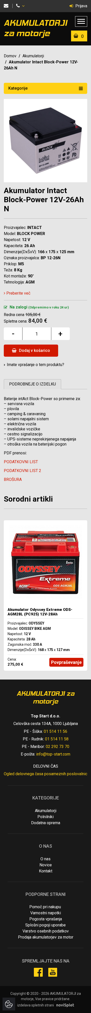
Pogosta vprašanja (45, 919)
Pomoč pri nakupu (45, 906)
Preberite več (17, 293)
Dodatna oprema (45, 822)
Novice (45, 865)
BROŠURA (13, 479)
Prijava (80, 6)
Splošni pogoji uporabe (45, 925)
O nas (45, 858)
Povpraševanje (66, 662)
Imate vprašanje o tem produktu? (35, 364)
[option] (45, 595)
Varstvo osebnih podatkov (45, 931)
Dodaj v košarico (34, 350)
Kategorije (18, 88)
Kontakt (45, 871)
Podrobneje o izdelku (32, 384)
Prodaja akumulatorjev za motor (45, 937)
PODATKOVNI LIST (21, 461)
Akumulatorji (33, 56)
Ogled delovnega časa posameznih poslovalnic (45, 773)
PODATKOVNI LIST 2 (22, 470)
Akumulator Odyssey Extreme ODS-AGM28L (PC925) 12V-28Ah (40, 611)
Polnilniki (45, 816)
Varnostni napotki (45, 913)
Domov (10, 56)
